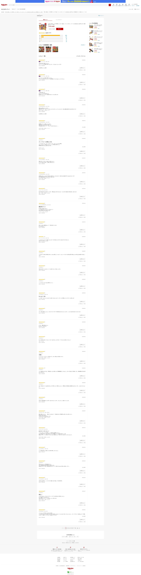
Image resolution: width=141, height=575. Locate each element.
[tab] (45, 20)
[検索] (110, 5)
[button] (116, 5)
